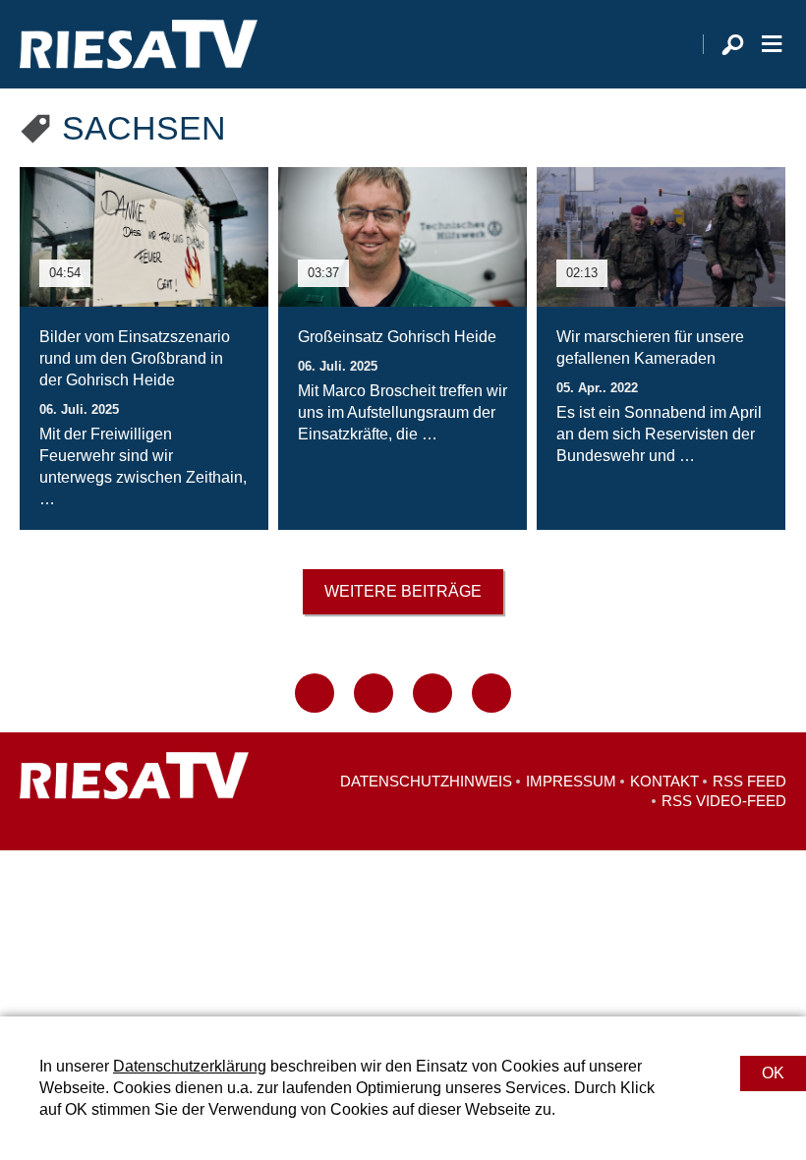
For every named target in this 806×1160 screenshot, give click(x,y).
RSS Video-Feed (724, 800)
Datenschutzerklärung (189, 1066)
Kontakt (664, 781)
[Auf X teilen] (373, 693)
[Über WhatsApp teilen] (432, 693)
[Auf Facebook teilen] (314, 693)
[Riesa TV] (139, 44)
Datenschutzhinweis (426, 781)
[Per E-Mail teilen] (491, 693)
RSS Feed (749, 781)
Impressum (571, 781)
